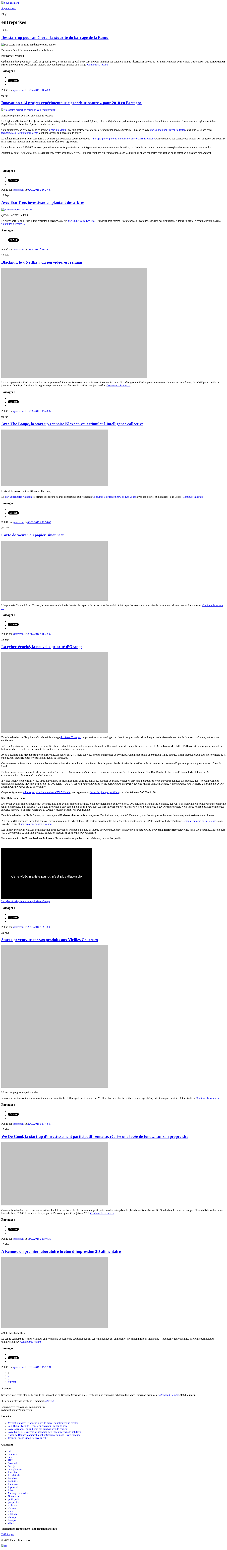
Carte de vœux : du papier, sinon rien (32, 535)
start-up (12, 1517)
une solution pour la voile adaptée (167, 129)
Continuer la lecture (99, 64)
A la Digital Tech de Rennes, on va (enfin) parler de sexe (37, 1426)
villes (10, 1523)
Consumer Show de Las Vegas (114, 496)
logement (13, 1487)
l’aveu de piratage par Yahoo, (105, 792)
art (9, 1451)
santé (10, 1511)
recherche (13, 1505)
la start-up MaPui (57, 129)
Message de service (18, 1493)
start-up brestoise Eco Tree (82, 220)
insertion (12, 1478)
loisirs (11, 1490)
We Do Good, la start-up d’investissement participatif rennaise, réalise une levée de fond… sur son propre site (94, 1136)
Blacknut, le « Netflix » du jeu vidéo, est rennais (41, 262)
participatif (13, 1499)
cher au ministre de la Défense (200, 821)
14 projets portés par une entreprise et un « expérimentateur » (123, 138)
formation (13, 1472)
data (10, 1457)
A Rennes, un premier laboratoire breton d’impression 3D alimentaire (61, 1251)
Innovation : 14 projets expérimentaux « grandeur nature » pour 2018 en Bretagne (71, 103)
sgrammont (18, 90)
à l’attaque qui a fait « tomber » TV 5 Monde (46, 792)
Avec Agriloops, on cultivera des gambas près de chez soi (38, 1429)
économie (13, 1463)
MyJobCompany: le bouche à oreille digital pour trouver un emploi (43, 1423)
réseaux (12, 1508)
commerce (13, 1454)
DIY (10, 1460)
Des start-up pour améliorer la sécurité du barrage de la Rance (55, 37)
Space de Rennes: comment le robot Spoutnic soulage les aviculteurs (44, 1435)
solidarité (12, 1514)
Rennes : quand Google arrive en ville (28, 1438)
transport (12, 1520)
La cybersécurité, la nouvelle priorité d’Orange (41, 646)
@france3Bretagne (169, 1395)
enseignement (15, 1469)
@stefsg (49, 1401)
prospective (14, 1502)
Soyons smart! (8, 8)
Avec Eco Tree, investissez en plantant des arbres (42, 202)
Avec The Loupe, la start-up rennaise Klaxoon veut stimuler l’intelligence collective (72, 424)
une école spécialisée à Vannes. (36, 824)
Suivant (12, 1381)
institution (13, 1481)
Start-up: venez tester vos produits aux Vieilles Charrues (49, 940)
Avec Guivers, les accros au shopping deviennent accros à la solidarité (44, 1432)
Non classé (13, 1496)
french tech (14, 1475)
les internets (14, 1484)
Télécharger (7, 1534)
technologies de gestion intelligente (19, 132)
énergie (12, 1466)
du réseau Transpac (70, 737)
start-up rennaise (18, 496)
